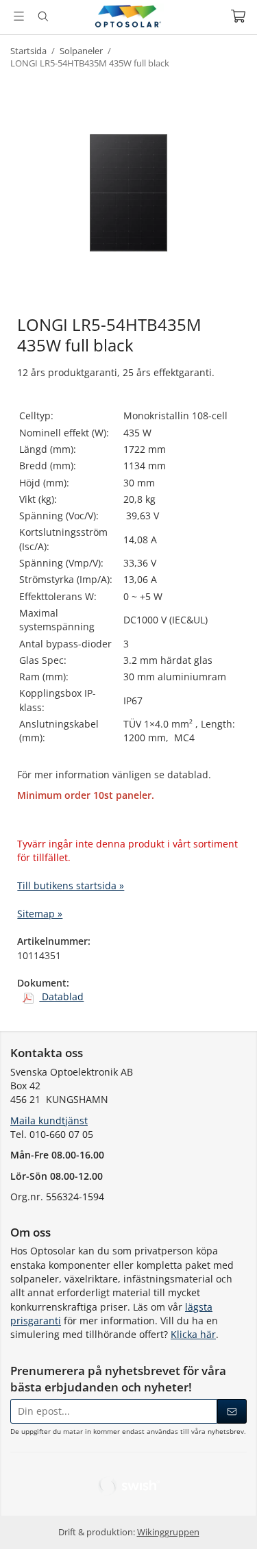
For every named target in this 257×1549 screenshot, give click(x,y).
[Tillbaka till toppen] (228, 1520)
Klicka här (193, 1334)
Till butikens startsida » (70, 885)
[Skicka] (232, 1411)
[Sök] (43, 16)
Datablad (61, 996)
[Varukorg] (238, 16)
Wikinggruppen (168, 1532)
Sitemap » (39, 913)
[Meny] (19, 16)
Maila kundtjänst (49, 1120)
